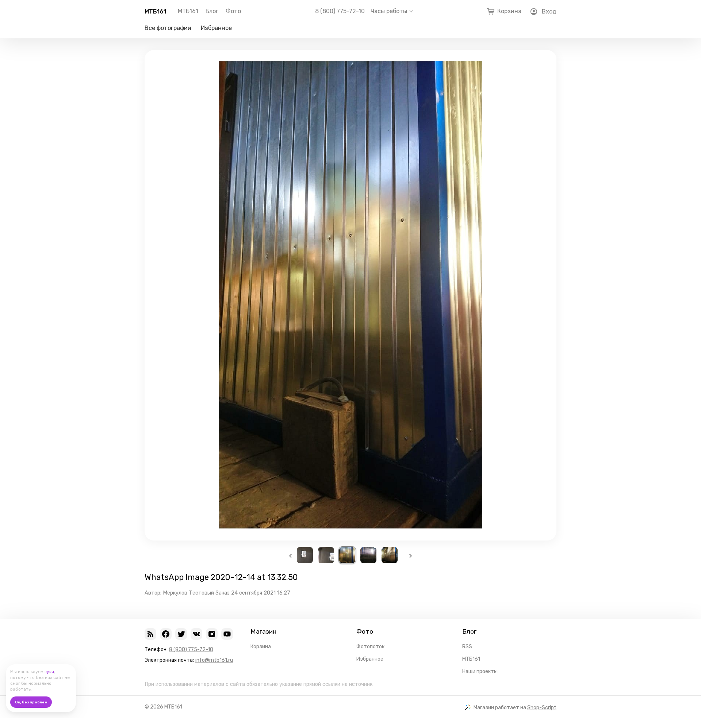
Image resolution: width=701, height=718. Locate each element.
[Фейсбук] (166, 634)
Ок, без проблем (31, 702)
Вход (549, 11)
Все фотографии (168, 27)
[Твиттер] (181, 634)
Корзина (260, 646)
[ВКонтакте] (196, 634)
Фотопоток (370, 646)
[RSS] (150, 634)
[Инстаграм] (212, 634)
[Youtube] (227, 634)
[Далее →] (350, 526)
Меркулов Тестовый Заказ (196, 593)
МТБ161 (155, 11)
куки (49, 671)
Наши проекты (480, 671)
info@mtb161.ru (214, 660)
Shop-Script (541, 707)
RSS (467, 646)
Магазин (263, 631)
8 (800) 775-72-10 (340, 11)
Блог (212, 11)
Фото (233, 11)
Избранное (216, 27)
